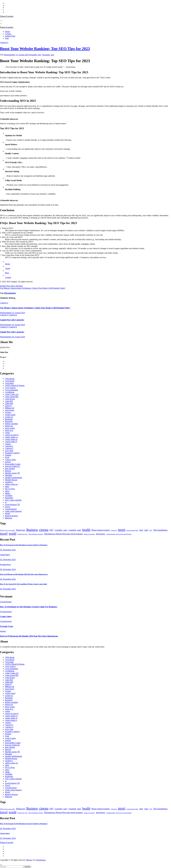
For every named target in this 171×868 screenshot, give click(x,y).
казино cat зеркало (89, 534)
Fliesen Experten (6, 16)
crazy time (9, 451)
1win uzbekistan (11, 390)
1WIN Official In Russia (14, 385)
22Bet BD (9, 403)
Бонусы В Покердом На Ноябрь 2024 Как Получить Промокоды (24, 574)
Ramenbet (9, 498)
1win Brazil (9, 381)
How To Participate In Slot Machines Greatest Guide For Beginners (23, 545)
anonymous (9, 410)
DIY (52, 530)
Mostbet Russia (11, 480)
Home (7, 31)
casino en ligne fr (12, 435)
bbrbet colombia (11, 424)
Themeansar (40, 860)
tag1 (141, 530)
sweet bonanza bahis (132, 530)
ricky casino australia (13, 500)
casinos (8, 444)
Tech (150, 530)
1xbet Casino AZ (12, 394)
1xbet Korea (10, 399)
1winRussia (9, 392)
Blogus (29, 860)
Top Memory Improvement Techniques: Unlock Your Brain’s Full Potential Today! (32, 288)
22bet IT (8, 406)
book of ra (9, 430)
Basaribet (8, 421)
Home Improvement (100, 530)
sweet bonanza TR (12, 504)
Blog (7, 273)
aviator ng (9, 417)
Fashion (8, 455)
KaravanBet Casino (13, 464)
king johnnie (10, 469)
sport (121, 530)
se (6, 502)
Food (7, 457)
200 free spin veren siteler (7, 530)
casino (7, 433)
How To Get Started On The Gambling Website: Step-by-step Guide (23, 584)
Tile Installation (160, 530)
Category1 (4, 42)
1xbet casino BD (11, 397)
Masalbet (8, 475)
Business (32, 530)
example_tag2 (74, 530)
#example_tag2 (48, 55)
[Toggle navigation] (1, 23)
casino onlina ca (11, 437)
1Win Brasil (9, 379)
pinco (7, 491)
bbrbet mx (9, 426)
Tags (7, 38)
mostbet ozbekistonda (13, 477)
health (86, 530)
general (8, 462)
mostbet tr (9, 482)
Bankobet (9, 419)
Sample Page (10, 36)
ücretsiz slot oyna (22, 534)
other (7, 486)
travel (4, 533)
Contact (8, 34)
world (12, 533)
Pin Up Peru (10, 489)
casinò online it (11, 442)
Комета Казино (11, 516)
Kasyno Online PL (12, 466)
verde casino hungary (13, 511)
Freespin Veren (5, 564)
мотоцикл (100, 534)
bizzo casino (10, 428)
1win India (9, 383)
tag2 (146, 530)
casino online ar (11, 439)
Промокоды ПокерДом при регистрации (63, 534)
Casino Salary (5, 555)
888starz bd (9, 408)
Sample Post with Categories (11, 286)
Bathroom (20, 530)
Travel (7, 507)
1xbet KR (9, 401)
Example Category (12, 453)
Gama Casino (10, 460)
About (7, 268)
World (7, 513)
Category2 (13, 315)
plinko (7, 493)
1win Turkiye (10, 388)
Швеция (8, 518)
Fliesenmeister (9, 55)
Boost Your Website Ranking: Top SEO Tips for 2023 (45, 48)
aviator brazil (10, 415)
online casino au (11, 484)
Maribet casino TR (12, 473)
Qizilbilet (8, 495)
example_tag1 (61, 530)
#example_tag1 (35, 55)
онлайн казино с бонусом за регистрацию (118, 534)
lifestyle (8, 471)
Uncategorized (11, 509)
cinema (43, 530)
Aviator (8, 412)
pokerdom (114, 530)
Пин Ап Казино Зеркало (36, 534)
